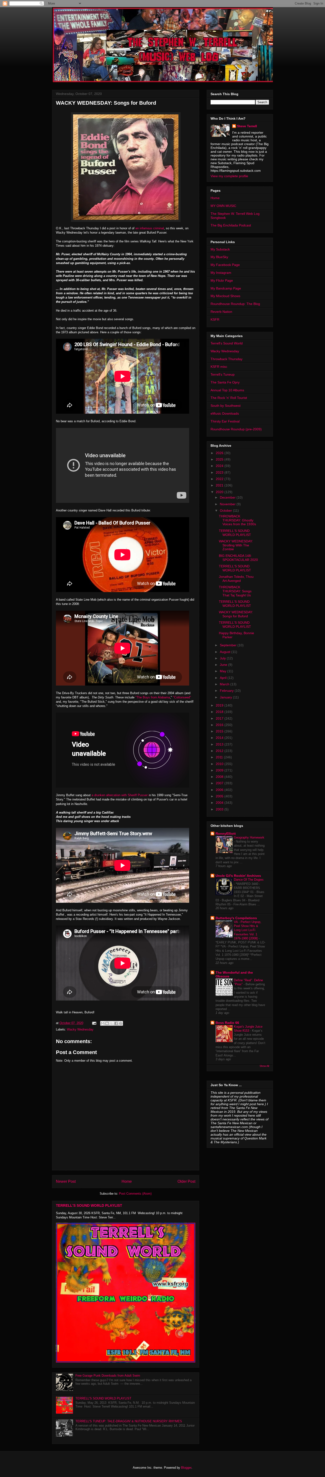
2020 (220, 492)
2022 (220, 479)
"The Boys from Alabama (152, 697)
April (223, 678)
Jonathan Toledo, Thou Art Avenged (236, 579)
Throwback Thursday (226, 359)
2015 (220, 731)
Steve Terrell (247, 126)
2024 (220, 466)
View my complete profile (229, 176)
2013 (220, 744)
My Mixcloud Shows (225, 296)
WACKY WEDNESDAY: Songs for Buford (236, 614)
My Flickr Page (222, 280)
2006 (220, 790)
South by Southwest (226, 405)
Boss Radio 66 (227, 1023)
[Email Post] (93, 1023)
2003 (220, 809)
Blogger (186, 1467)
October (226, 510)
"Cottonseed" (182, 697)
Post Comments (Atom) (135, 1193)
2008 (220, 777)
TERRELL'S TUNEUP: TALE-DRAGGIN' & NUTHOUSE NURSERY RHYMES (128, 1421)
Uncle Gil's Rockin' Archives (238, 876)
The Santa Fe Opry (225, 382)
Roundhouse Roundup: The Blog (235, 304)
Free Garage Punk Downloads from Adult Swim (107, 1375)
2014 (220, 738)
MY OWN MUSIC (223, 206)
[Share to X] (111, 1023)
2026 (220, 453)
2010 (220, 764)
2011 (220, 757)
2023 (220, 472)
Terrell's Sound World (227, 343)
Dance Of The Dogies (249, 879)
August (225, 652)
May (223, 671)
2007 (220, 783)
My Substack (220, 249)
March (225, 684)
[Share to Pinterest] (120, 1023)
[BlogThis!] (107, 1023)
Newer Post (66, 1181)
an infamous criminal (149, 228)
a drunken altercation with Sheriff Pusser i (120, 795)
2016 (220, 725)
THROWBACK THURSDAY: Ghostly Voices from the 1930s (237, 520)
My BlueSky (219, 257)
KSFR (215, 319)
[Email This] (102, 1023)
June (224, 665)
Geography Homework (249, 837)
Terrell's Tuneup (223, 374)
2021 (220, 485)
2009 (220, 770)
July (223, 658)
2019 (220, 705)
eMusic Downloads (225, 413)
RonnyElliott (226, 833)
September (228, 645)
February (227, 690)
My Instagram (221, 273)
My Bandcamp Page (226, 288)
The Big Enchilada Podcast (231, 225)
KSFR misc (219, 366)
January (226, 697)
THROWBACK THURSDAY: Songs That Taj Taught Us (235, 591)
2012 (220, 751)
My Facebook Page (225, 265)
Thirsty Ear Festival (225, 421)
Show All (264, 1066)
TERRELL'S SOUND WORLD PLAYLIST (89, 1205)
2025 (220, 459)
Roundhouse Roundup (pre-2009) (236, 429)
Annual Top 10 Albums (227, 390)
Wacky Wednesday (80, 1029)
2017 (220, 718)
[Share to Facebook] (116, 1023)
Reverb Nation (221, 312)
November (228, 504)
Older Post (186, 1181)
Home (127, 1181)
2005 (220, 796)
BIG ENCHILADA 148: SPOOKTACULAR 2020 (238, 558)
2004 (220, 803)
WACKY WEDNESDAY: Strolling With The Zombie (236, 545)
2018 (220, 712)
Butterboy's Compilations (236, 918)
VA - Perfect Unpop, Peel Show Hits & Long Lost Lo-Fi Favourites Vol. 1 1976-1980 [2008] (247, 930)
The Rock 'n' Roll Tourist (229, 398)
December (228, 497)
